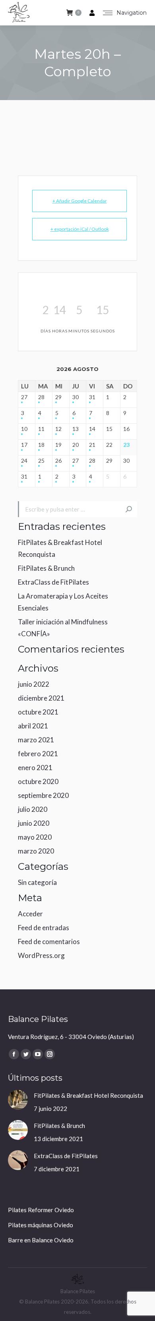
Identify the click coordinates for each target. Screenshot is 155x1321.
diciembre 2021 (41, 698)
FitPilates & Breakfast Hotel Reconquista (60, 548)
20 (75, 445)
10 (24, 429)
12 (58, 429)
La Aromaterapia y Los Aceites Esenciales (63, 602)
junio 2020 (33, 823)
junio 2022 (33, 684)
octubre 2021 (38, 712)
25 (41, 461)
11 (41, 429)
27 (24, 397)
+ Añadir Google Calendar (79, 201)
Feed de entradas (43, 927)
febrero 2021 (38, 753)
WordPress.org (41, 955)
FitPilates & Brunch (46, 568)
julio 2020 (32, 809)
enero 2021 (35, 767)
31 (92, 397)
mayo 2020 (35, 837)
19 (58, 445)
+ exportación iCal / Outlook (79, 229)
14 (92, 429)
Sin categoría (37, 882)
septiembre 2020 (43, 795)
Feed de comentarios (49, 941)
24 (24, 461)
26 (58, 461)
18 (41, 445)
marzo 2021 (36, 740)
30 (75, 397)
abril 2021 (33, 726)
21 (92, 445)
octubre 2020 (38, 781)
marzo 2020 (36, 851)
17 (24, 445)
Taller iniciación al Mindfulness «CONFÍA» (63, 628)
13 (75, 429)
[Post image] (18, 1100)
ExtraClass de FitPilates (53, 582)
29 (58, 397)
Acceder (30, 914)
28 (41, 397)
